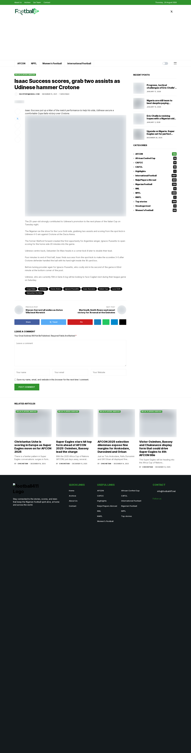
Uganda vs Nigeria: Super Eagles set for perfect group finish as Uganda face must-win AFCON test (161, 135)
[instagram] (176, 11)
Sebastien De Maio (34, 293)
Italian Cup (103, 289)
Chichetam (23, 464)
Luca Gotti (116, 289)
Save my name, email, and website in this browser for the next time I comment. (53, 380)
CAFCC (155, 163)
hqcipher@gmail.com (29, 94)
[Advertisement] (95, 39)
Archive (72, 496)
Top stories (155, 202)
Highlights (155, 171)
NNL (155, 189)
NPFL (155, 193)
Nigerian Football (155, 184)
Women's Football (155, 210)
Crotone (43, 289)
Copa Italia (31, 289)
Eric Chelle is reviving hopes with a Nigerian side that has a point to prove (161, 118)
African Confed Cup (155, 158)
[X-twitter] (168, 504)
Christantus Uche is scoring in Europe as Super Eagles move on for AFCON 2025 (32, 446)
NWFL (155, 197)
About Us (73, 501)
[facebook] (167, 11)
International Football (155, 176)
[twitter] (172, 11)
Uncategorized (155, 206)
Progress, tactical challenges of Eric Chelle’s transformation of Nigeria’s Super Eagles (161, 89)
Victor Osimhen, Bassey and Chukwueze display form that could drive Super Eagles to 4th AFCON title (155, 448)
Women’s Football (105, 521)
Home (71, 490)
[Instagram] (162, 504)
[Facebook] (156, 504)
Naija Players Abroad (25, 74)
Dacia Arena (56, 289)
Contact (72, 506)
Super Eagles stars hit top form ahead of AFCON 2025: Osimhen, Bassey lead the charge (74, 446)
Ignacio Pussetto (72, 289)
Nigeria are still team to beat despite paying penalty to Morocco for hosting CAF (159, 104)
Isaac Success (89, 289)
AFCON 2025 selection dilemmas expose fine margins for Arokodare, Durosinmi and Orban (114, 446)
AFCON (155, 154)
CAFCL (155, 167)
